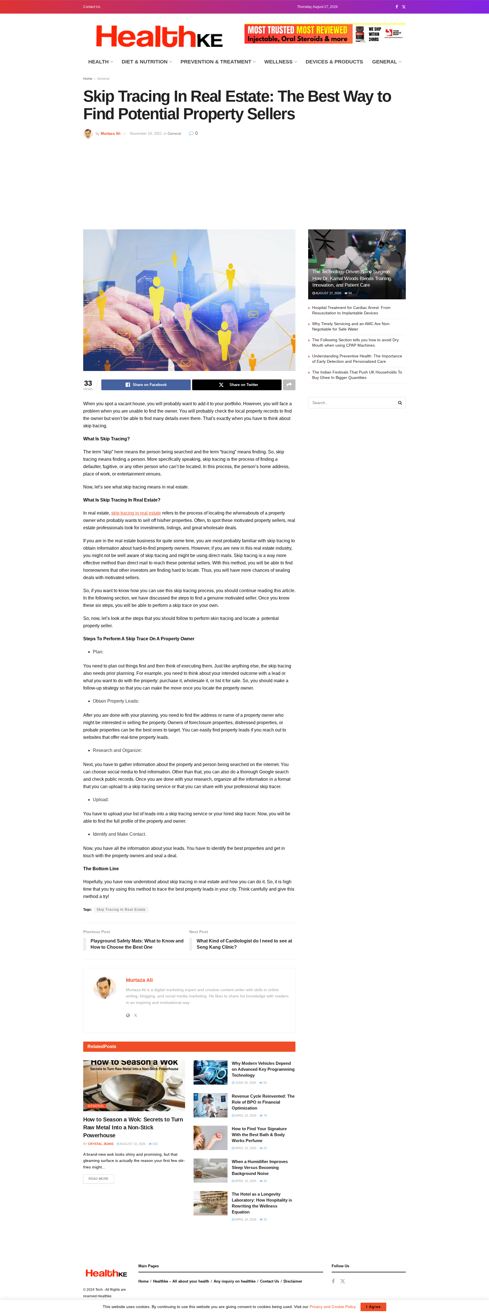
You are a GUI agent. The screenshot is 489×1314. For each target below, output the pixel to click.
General (384, 62)
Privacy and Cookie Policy (332, 1306)
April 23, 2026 (245, 1115)
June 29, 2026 (245, 1082)
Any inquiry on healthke (235, 1281)
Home (88, 79)
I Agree (373, 1307)
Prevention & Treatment (216, 62)
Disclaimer (293, 1281)
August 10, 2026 (132, 1144)
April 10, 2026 (245, 1219)
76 (265, 1115)
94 (350, 293)
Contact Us (91, 7)
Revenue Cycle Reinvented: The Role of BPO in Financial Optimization (263, 1102)
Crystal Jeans (100, 1144)
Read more (99, 1178)
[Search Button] (400, 402)
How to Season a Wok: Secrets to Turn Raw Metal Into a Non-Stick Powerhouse (133, 1127)
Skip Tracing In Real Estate (121, 910)
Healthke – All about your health (181, 1281)
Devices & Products (334, 62)
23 (265, 1148)
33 (264, 1082)
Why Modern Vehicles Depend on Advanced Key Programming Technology (263, 1069)
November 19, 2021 (146, 133)
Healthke (104, 1296)
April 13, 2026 (245, 1181)
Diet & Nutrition (145, 62)
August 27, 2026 (328, 293)
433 (155, 1144)
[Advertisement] (244, 181)
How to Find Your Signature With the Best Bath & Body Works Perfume (259, 1134)
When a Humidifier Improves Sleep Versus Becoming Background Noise (260, 1167)
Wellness (278, 62)
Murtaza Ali (111, 133)
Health (98, 62)
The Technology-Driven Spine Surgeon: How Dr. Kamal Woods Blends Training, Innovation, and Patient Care (352, 278)
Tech (99, 1290)
